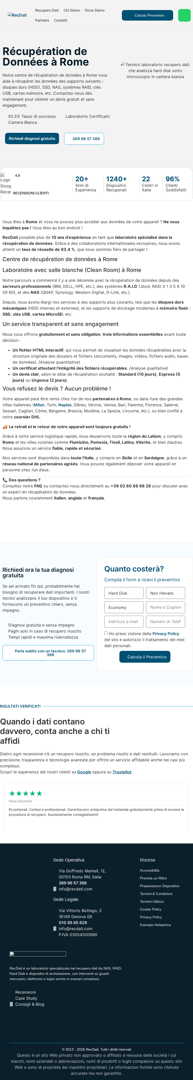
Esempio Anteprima (155, 925)
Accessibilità (149, 870)
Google (84, 771)
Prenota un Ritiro (153, 878)
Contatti (60, 20)
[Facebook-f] (44, 1020)
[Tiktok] (79, 1020)
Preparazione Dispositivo (159, 886)
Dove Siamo (95, 10)
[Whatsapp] (184, 15)
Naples (65, 404)
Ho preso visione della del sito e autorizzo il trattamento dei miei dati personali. (144, 639)
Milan (39, 404)
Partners (42, 20)
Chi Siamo (72, 10)
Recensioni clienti (31, 193)
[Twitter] (53, 1020)
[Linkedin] (62, 1020)
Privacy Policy (166, 633)
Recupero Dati (47, 10)
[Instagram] (87, 1020)
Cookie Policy (150, 909)
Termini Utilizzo (152, 901)
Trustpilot (122, 771)
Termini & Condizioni (156, 894)
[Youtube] (70, 1020)
